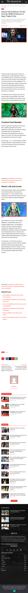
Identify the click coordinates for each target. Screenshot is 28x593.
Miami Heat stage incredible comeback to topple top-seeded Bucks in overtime (18, 488)
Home (2, 5)
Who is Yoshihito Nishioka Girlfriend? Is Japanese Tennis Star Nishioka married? (18, 458)
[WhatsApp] (16, 358)
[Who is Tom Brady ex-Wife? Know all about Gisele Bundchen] (5, 474)
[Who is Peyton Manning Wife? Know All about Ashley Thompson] (5, 437)
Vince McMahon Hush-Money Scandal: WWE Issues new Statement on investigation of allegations (11, 180)
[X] (10, 358)
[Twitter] (14, 550)
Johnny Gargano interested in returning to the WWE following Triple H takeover (21, 368)
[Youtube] (20, 550)
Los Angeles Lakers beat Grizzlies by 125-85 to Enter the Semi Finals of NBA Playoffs (18, 480)
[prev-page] (2, 418)
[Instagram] (10, 550)
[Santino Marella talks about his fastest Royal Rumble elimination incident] (5, 399)
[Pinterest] (13, 358)
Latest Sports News (4, 401)
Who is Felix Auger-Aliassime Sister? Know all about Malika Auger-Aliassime (18, 451)
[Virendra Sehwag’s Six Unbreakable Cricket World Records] (5, 512)
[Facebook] (7, 358)
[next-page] (4, 418)
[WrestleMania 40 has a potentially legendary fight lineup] (5, 406)
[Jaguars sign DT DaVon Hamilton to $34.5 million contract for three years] (5, 495)
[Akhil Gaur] (14, 380)
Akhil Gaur (23, 25)
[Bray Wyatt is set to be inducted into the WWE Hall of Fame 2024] (5, 413)
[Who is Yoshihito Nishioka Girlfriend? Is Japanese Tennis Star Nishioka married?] (5, 459)
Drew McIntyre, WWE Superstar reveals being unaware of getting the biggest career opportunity (12, 286)
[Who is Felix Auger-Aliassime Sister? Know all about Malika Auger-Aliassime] (5, 452)
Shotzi (6, 352)
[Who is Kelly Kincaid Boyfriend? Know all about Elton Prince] (5, 466)
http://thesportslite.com (14, 388)
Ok (14, 591)
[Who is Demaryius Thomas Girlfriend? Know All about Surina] (5, 444)
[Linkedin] (17, 550)
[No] (26, 588)
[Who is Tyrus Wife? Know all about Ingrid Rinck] (5, 430)
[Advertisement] (14, 59)
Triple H (11, 140)
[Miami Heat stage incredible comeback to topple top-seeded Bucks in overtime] (5, 488)
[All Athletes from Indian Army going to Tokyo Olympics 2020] (5, 526)
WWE (6, 5)
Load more (13, 500)
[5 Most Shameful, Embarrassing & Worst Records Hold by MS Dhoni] (5, 519)
